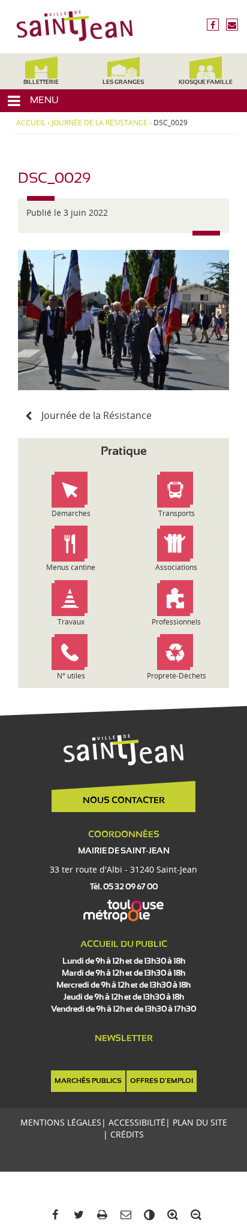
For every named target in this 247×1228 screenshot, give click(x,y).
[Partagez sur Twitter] (76, 1215)
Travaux (71, 622)
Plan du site (200, 1122)
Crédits (127, 1134)
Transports (176, 513)
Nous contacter (124, 800)
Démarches (71, 513)
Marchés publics (88, 1081)
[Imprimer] (100, 1215)
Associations (176, 567)
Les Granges (123, 82)
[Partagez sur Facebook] (53, 1215)
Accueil (31, 122)
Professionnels (176, 622)
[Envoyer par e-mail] (123, 1215)
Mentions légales (60, 1122)
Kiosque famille (206, 82)
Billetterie (41, 82)
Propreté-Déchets (176, 676)
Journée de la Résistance (99, 122)
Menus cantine (70, 567)
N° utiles (71, 676)
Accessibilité (137, 1122)
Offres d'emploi (161, 1081)
